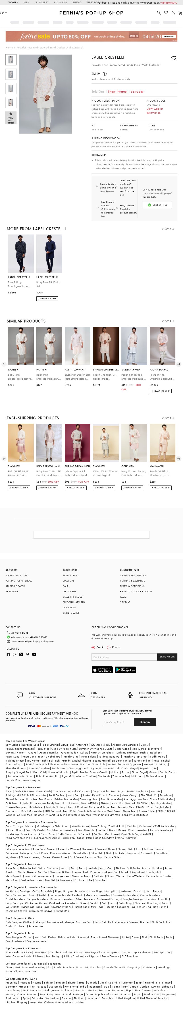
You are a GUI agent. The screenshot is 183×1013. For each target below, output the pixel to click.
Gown (112, 849)
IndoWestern (136, 876)
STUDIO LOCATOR (15, 586)
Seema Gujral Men (125, 811)
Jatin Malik (26, 803)
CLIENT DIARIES (71, 612)
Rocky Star (42, 748)
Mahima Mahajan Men (102, 807)
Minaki (122, 830)
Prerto (120, 837)
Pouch (165, 903)
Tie (90, 880)
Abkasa (105, 803)
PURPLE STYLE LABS (16, 575)
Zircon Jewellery (150, 895)
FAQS (123, 596)
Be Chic (98, 834)
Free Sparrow (162, 952)
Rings (58, 891)
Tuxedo (125, 872)
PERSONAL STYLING (74, 602)
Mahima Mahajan (127, 752)
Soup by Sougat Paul (18, 772)
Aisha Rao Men (121, 803)
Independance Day (33, 967)
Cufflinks (99, 876)
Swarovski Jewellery (125, 895)
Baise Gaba (122, 748)
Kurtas (65, 868)
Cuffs (35, 891)
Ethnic (110, 876)
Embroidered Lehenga (60, 922)
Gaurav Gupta (14, 764)
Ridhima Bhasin (15, 760)
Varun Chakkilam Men (106, 814)
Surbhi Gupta (168, 772)
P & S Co (26, 952)
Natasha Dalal (30, 744)
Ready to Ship (93, 857)
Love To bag (98, 826)
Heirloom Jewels (60, 895)
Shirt (144, 937)
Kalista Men (36, 807)
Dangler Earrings (133, 899)
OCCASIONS (70, 607)
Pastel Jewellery (15, 899)
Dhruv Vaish (43, 791)
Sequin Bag (144, 906)
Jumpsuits (132, 853)
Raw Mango (13, 744)
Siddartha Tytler (121, 760)
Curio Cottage (14, 826)
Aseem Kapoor (32, 780)
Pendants (77, 895)
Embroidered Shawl (40, 910)
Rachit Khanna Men (74, 803)
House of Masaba (58, 772)
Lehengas (11, 849)
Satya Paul (67, 744)
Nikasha (85, 764)
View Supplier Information (155, 110)
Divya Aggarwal (78, 768)
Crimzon (131, 837)
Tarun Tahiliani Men (162, 799)
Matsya (114, 772)
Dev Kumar (45, 799)
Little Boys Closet (94, 952)
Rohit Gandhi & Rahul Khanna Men (91, 811)
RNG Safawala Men (56, 811)
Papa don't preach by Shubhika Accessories (32, 837)
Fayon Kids (12, 952)
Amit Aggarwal (132, 764)
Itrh (57, 776)
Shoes (83, 903)
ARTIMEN (93, 803)
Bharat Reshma (15, 799)
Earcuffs (138, 891)
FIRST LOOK (94, 2)
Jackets (119, 853)
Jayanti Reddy (69, 752)
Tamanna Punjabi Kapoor (127, 776)
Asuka (86, 795)
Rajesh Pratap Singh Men (133, 791)
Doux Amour (28, 834)
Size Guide (137, 91)
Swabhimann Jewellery (61, 830)
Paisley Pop (68, 837)
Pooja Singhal (50, 744)
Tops (138, 849)
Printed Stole (61, 910)
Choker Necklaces (36, 903)
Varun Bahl (98, 764)
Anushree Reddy (100, 744)
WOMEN (13, 2)
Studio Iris (104, 776)
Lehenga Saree (41, 857)
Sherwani (52, 868)
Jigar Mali (68, 776)
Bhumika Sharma (16, 768)
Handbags (153, 903)
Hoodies (157, 868)
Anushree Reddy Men (47, 803)
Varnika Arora (80, 826)
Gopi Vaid (39, 772)
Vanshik (155, 791)
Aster (11, 830)
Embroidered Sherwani (105, 937)
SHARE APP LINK (167, 656)
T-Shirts (20, 872)
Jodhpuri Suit (110, 872)
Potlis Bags (125, 903)
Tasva (9, 791)
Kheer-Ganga (130, 795)
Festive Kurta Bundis (158, 876)
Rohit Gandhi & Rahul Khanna (73, 760)
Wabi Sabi (74, 795)
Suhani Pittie (84, 837)
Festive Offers (112, 857)
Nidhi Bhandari (67, 834)
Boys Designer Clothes (19, 937)
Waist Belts (12, 906)
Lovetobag (12, 834)
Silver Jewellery (85, 899)
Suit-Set (43, 872)
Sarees (51, 849)
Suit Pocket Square (138, 868)
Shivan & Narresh (16, 752)
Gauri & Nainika (48, 752)
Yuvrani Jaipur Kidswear (136, 952)
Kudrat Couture (77, 807)
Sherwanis (88, 849)
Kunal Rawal (99, 795)
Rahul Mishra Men (31, 811)
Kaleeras (126, 891)
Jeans (77, 872)
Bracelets (46, 891)
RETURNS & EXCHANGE (132, 580)
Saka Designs (54, 956)
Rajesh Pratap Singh (135, 756)
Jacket (126, 937)
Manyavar (154, 748)
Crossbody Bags (61, 906)
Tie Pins (120, 868)
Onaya (32, 752)
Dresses (101, 849)
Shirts (41, 868)
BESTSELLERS (70, 575)
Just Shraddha (86, 830)
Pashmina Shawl (16, 910)
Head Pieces (153, 891)
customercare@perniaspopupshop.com (32, 641)
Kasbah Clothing (56, 807)
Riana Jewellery (138, 830)
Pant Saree (76, 857)
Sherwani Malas (82, 876)
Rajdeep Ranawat (110, 756)
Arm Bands (30, 895)
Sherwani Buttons (60, 872)
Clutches (140, 903)
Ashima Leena (69, 764)
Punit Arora (12, 811)
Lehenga (40, 922)
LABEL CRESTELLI (108, 57)
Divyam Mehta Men (104, 791)
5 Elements (84, 834)
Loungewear (62, 876)
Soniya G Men (147, 811)
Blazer (135, 937)
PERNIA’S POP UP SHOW (19, 580)
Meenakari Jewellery (98, 895)
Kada (75, 903)
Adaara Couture (86, 776)
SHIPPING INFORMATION (133, 575)
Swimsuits (147, 853)
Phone (116, 647)
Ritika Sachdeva (104, 837)
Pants (82, 868)
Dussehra (95, 967)
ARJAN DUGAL (140, 803)
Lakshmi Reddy (72, 952)
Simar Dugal (139, 772)
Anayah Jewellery (160, 830)
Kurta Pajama (91, 872)
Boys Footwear (15, 941)
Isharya (30, 826)
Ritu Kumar (33, 760)
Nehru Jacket (28, 868)
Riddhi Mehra (158, 756)
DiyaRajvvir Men (161, 803)
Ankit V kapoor (81, 791)
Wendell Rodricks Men (19, 814)
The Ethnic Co (149, 795)
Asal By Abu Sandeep (125, 744)
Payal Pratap (71, 756)
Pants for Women (60, 853)
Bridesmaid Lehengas (19, 853)
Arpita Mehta (80, 772)
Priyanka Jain (148, 768)
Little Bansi (40, 952)
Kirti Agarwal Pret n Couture (102, 956)
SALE (66, 586)
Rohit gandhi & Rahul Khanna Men (26, 795)
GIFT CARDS (69, 591)
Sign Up (145, 721)
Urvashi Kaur (13, 780)
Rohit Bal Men (57, 795)
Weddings (164, 967)
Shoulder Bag (127, 906)
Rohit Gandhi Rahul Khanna (42, 764)
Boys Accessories (37, 941)
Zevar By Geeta (35, 830)
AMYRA (147, 834)
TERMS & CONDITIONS (132, 586)
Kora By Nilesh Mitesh (135, 814)
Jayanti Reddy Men (79, 814)
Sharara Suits (84, 922)
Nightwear (12, 857)
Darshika (31, 799)
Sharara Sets (125, 849)
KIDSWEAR (60, 2)
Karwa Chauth (14, 971)
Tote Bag (110, 906)
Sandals (94, 903)
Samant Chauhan (39, 768)
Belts (104, 903)
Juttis (113, 903)
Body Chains (13, 895)
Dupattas (161, 853)
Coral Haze (112, 834)
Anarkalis (24, 849)
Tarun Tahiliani (142, 760)
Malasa (153, 772)
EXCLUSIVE (69, 580)
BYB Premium (130, 956)
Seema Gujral (101, 760)
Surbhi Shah (59, 768)
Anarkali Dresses (128, 922)
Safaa (29, 776)
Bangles (68, 891)
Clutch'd (132, 826)
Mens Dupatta (14, 876)
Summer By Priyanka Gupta (96, 748)
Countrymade (61, 791)
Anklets (43, 895)
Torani (125, 772)
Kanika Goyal (129, 768)
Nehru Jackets (66, 937)
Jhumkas (150, 899)
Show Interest (117, 91)
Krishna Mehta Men (66, 799)
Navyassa (113, 952)
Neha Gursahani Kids (18, 956)
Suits (74, 868)
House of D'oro (107, 830)
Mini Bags (97, 906)
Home (9, 47)
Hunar (19, 830)
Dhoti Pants (41, 853)
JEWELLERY (42, 2)
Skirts (109, 853)
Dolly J (145, 744)
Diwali (9, 967)
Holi (17, 967)
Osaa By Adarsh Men (64, 748)
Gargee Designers (16, 807)
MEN (26, 2)
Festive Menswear (32, 880)
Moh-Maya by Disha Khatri (53, 826)
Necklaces (12, 891)
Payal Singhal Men (159, 807)
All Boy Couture (73, 956)
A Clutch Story (47, 834)
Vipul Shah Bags (131, 834)
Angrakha (138, 872)
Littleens (38, 956)
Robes (168, 868)
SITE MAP (125, 602)
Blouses (25, 857)
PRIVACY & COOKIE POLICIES (136, 591)
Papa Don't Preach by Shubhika (42, 756)
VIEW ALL (168, 228)
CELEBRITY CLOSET (73, 596)
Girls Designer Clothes (19, 922)
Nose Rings (95, 891)
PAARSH (140, 807)
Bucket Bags (81, 906)
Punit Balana (88, 756)
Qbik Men (11, 803)
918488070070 (168, 2)
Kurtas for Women (68, 849)
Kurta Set (100, 922)
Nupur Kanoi (13, 756)
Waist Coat (107, 868)
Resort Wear (80, 853)
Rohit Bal (47, 760)
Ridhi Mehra (139, 748)
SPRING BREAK (166, 811)
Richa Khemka (44, 776)
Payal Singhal (162, 760)
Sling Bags (42, 906)
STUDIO (77, 2)
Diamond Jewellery (62, 899)
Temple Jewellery (37, 899)
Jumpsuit (30, 876)
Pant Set (50, 880)
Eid (49, 967)
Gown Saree (59, 857)
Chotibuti (55, 952)
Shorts (9, 872)
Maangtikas (111, 891)
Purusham (166, 795)
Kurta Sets (39, 849)
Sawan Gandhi (99, 772)
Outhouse (145, 826)
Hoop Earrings (14, 903)
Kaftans (148, 849)
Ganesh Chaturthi (114, 967)
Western (121, 876)
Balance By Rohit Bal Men (49, 814)
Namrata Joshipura (156, 764)
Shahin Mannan (155, 776)
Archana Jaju (16, 776)
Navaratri (82, 967)
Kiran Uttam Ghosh (102, 752)
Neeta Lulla (114, 764)
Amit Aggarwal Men (136, 799)
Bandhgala (152, 872)
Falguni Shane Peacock (20, 748)
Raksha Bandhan (64, 967)
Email (100, 647)
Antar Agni (82, 744)
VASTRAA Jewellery (164, 826)
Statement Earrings (109, 899)
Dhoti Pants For (161, 922)
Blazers (31, 872)
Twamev (114, 795)
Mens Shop (12, 880)
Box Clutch (159, 906)
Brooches (100, 880)
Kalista (84, 752)
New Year (31, 971)
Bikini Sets (97, 853)
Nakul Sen (156, 752)
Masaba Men (126, 807)
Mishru (144, 752)
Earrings (25, 891)
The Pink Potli (116, 826)
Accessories (45, 876)
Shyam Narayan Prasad (104, 768)
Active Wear (64, 880)
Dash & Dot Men (24, 791)
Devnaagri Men (89, 799)
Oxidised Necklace (60, 903)
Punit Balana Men (111, 799)
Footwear (81, 880)
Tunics (159, 849)
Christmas (149, 967)
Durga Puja (134, 967)
